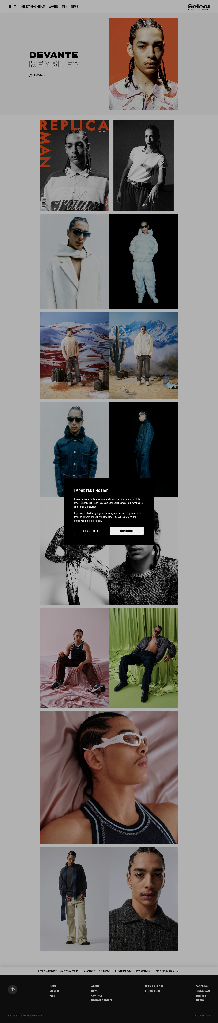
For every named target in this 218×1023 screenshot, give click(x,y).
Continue (126, 531)
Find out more (91, 530)
